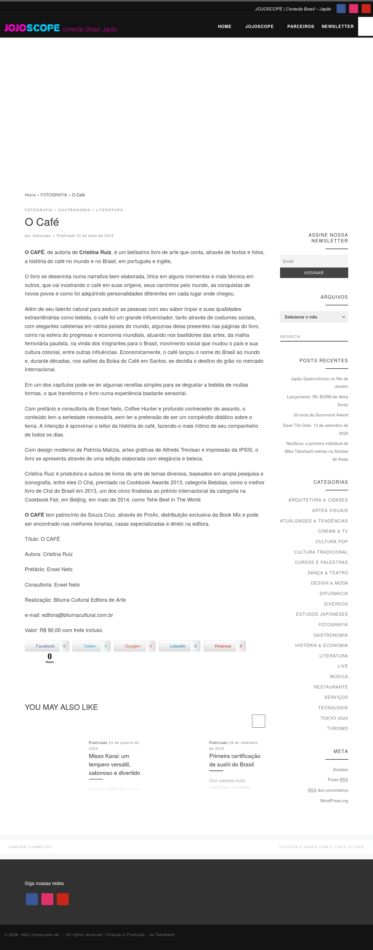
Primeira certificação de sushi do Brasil (235, 760)
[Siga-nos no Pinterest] (345, 212)
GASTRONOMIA (331, 635)
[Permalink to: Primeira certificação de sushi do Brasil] (175, 766)
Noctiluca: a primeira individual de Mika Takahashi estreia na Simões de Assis (316, 451)
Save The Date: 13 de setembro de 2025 (315, 429)
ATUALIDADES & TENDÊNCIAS (314, 521)
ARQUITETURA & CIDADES (318, 500)
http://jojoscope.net (40, 934)
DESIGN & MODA (329, 583)
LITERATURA (333, 656)
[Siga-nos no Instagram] (334, 212)
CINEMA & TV (333, 531)
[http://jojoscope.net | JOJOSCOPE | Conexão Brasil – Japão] (61, 26)
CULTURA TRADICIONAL (321, 552)
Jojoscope (41, 236)
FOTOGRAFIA (54, 195)
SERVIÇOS (336, 697)
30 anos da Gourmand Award (320, 415)
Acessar (340, 769)
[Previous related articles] (244, 721)
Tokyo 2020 (334, 718)
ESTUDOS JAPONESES (322, 614)
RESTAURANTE (331, 687)
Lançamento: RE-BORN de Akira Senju (317, 400)
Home (30, 195)
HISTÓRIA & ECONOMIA (321, 645)
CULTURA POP (332, 541)
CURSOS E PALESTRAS (321, 562)
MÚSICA (339, 676)
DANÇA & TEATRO (328, 573)
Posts (338, 779)
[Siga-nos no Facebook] (324, 212)
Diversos (336, 604)
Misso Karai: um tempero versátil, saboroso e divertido (114, 764)
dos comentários (328, 790)
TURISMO (337, 728)
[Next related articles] (258, 721)
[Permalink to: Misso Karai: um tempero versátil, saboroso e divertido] (55, 766)
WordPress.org (334, 800)
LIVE (343, 666)
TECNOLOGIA (333, 707)
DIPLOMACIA (334, 593)
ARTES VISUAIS (330, 510)
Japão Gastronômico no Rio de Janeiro (319, 382)
